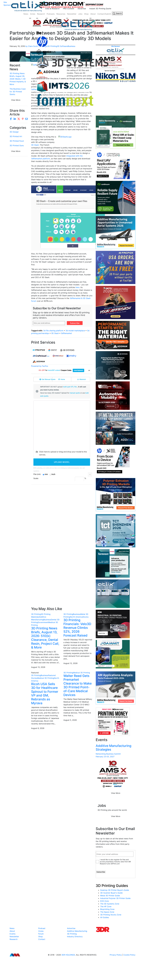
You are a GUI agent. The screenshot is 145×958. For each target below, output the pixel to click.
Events (12, 934)
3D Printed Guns (17, 145)
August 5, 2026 (70, 720)
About (93, 14)
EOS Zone (104, 901)
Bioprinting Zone (107, 909)
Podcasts (51, 14)
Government (43, 622)
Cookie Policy (129, 955)
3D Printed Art (16, 136)
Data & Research (52, 8)
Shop (86, 14)
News (25, 14)
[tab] (39, 350)
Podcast (41, 928)
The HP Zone (105, 906)
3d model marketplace (75, 330)
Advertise (82, 8)
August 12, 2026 (70, 663)
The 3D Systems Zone (109, 904)
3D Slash (35, 145)
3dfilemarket (66, 333)
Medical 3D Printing (45, 678)
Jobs (80, 14)
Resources (60, 14)
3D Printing (36, 614)
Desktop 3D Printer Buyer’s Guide (114, 890)
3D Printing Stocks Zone (110, 915)
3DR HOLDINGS (68, 955)
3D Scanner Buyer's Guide (111, 893)
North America (76, 617)
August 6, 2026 (37, 728)
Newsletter (71, 14)
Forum (41, 934)
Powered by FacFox (39, 366)
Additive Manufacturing (77, 931)
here (77, 287)
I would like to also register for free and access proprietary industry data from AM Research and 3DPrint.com (115, 862)
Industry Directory (75, 936)
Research (41, 14)
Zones (32, 14)
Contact (41, 939)
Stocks (85, 617)
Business (47, 619)
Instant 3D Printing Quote (100, 8)
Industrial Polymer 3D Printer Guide (115, 898)
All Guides (104, 917)
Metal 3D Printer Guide (110, 895)
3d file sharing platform (53, 330)
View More (15, 151)
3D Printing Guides (112, 885)
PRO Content (68, 8)
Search (118, 13)
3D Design (14, 132)
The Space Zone (107, 912)
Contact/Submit (104, 14)
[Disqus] (61, 515)
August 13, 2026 (38, 667)
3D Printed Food (17, 141)
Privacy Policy (116, 955)
